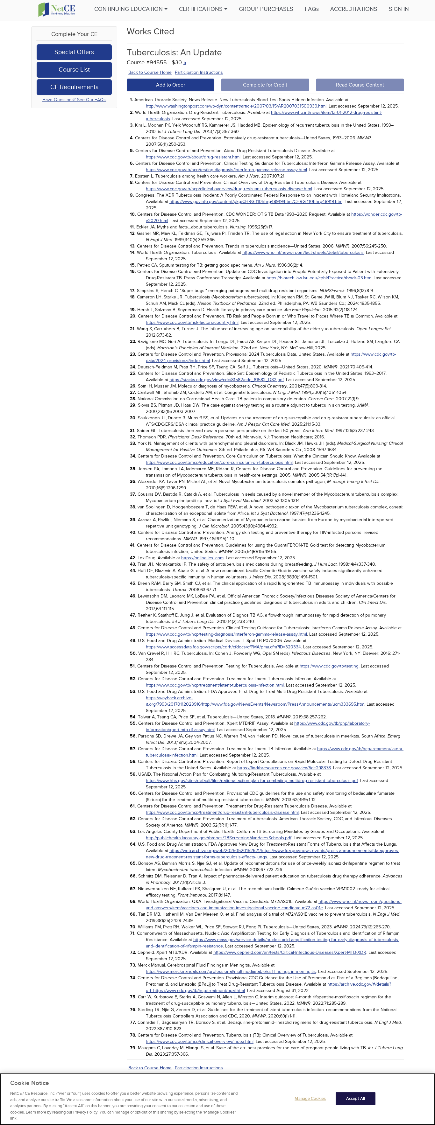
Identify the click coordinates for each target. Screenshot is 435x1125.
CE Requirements (74, 87)
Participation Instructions (199, 72)
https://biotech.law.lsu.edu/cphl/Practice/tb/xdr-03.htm (319, 278)
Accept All (355, 1098)
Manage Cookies (310, 1098)
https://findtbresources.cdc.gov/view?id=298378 (284, 768)
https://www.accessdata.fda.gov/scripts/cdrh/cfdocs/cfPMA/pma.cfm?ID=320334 (223, 647)
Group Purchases (266, 9)
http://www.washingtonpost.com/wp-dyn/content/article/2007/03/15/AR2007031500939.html (236, 106)
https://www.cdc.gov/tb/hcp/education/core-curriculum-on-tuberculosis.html (219, 462)
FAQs (312, 9)
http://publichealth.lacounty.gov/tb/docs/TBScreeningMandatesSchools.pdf (218, 838)
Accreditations (353, 9)
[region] (217, 1099)
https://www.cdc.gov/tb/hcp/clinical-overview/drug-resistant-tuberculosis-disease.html (229, 189)
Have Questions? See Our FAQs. (74, 99)
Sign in (399, 9)
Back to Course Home (150, 72)
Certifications (201, 9)
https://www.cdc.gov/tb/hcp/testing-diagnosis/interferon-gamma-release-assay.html (226, 169)
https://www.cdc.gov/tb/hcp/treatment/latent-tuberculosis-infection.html (215, 685)
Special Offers (74, 52)
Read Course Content (360, 85)
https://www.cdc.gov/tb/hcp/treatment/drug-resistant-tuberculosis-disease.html (222, 812)
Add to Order (170, 85)
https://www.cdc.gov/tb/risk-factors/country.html (192, 322)
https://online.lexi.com (202, 558)
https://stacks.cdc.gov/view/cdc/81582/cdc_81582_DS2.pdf (226, 379)
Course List (74, 69)
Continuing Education (129, 9)
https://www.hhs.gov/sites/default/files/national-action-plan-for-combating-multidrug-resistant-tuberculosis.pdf (252, 780)
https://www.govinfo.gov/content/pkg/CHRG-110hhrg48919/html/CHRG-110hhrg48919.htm (255, 201)
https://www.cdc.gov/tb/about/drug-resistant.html (193, 157)
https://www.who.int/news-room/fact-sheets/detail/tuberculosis (303, 252)
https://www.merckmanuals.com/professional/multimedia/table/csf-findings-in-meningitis (231, 971)
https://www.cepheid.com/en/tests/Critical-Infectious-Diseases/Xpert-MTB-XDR (289, 952)
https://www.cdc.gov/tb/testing (329, 666)
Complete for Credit (265, 85)
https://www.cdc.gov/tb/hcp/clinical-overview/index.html (199, 1041)
